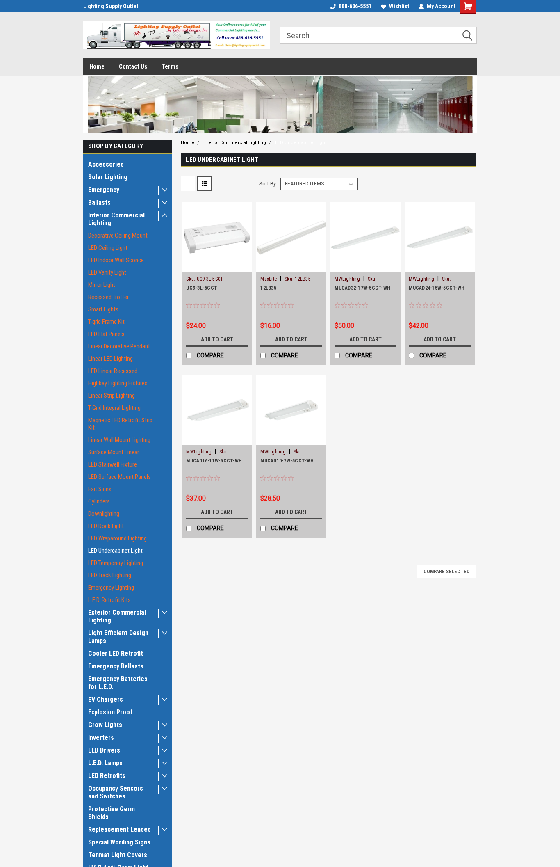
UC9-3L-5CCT (201, 288)
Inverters (101, 737)
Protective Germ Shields (111, 813)
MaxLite (268, 279)
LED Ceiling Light (107, 248)
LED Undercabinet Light (115, 550)
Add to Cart (217, 339)
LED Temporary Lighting (115, 563)
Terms (170, 66)
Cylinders (99, 501)
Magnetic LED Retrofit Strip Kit (120, 423)
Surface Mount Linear (113, 452)
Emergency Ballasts (115, 666)
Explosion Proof (110, 712)
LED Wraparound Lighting (117, 538)
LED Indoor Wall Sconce (116, 260)
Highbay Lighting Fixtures (118, 383)
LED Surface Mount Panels (119, 476)
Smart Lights (103, 309)
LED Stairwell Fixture (112, 464)
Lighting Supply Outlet (110, 6)
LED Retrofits (106, 776)
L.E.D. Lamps (105, 763)
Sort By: (268, 184)
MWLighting (347, 279)
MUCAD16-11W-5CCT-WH (214, 461)
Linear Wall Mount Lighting (119, 440)
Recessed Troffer (108, 297)
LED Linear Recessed (112, 371)
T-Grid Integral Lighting (114, 408)
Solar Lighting (107, 177)
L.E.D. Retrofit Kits (109, 600)
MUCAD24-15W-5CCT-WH (436, 288)
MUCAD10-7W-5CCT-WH (287, 461)
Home (97, 66)
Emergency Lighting (111, 587)
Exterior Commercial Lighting (117, 616)
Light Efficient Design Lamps (118, 637)
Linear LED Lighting (110, 358)
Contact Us (133, 66)
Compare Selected (446, 571)
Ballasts (99, 202)
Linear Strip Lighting (111, 395)
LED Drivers (104, 750)
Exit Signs (100, 489)
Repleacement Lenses (119, 829)
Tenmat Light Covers (117, 855)
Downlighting (103, 513)
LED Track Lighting (109, 575)
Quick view (217, 266)
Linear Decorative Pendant (119, 346)
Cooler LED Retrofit (115, 653)
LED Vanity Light (107, 272)
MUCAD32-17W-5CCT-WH (362, 288)
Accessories (106, 164)
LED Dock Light (106, 526)
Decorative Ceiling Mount (118, 235)
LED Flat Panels (106, 334)
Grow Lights (105, 725)
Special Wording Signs (119, 842)
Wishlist (399, 6)
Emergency (103, 190)
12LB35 (268, 288)
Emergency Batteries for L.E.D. (118, 683)
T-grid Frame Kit (106, 321)
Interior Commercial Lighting (116, 219)
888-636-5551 (355, 6)
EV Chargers (105, 699)
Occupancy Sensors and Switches (115, 792)
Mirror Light (101, 284)
